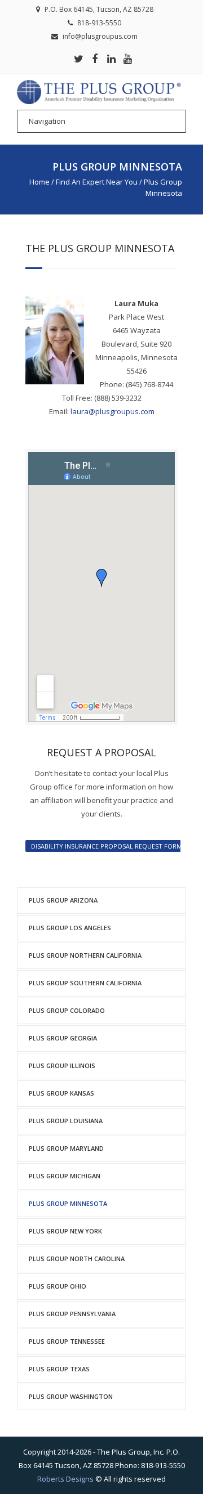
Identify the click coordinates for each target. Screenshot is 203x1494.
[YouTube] (127, 58)
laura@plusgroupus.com (112, 411)
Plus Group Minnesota (68, 1203)
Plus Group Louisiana (66, 1120)
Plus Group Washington (71, 1396)
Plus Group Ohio (57, 1286)
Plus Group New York (65, 1231)
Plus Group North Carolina (77, 1258)
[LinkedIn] (111, 58)
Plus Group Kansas (61, 1093)
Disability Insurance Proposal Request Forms (108, 846)
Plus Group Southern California (85, 983)
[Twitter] (78, 58)
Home (39, 182)
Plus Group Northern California (85, 955)
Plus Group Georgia (63, 1038)
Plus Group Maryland (66, 1148)
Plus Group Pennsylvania (72, 1313)
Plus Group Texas (59, 1369)
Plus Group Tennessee (67, 1341)
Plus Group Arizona (63, 900)
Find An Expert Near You (97, 182)
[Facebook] (95, 58)
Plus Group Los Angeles (70, 927)
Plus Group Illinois (62, 1065)
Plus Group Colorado (67, 1010)
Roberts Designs (65, 1479)
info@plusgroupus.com (100, 36)
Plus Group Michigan (64, 1176)
